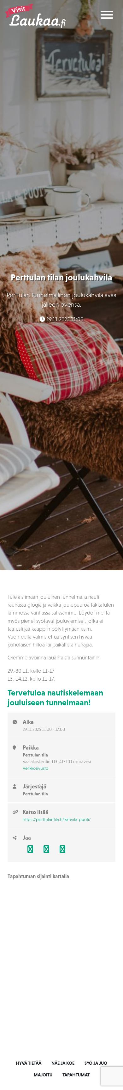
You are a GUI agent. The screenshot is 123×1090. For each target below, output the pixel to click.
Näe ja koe (62, 1063)
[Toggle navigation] (107, 16)
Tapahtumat (76, 1074)
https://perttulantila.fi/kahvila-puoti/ (57, 819)
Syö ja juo (96, 1063)
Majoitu (43, 1074)
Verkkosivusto (35, 768)
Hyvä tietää (28, 1063)
